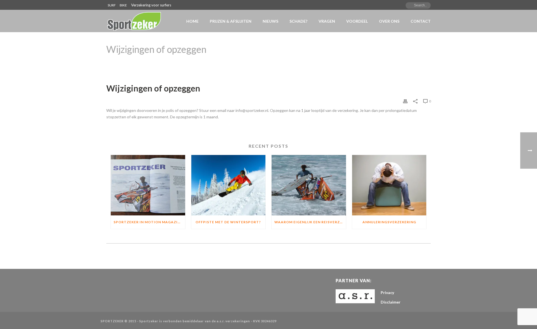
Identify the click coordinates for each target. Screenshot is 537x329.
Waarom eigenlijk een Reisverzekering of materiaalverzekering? (310, 222)
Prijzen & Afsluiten (230, 21)
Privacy (387, 292)
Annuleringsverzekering (389, 222)
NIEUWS (270, 21)
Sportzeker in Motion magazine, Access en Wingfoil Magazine (149, 222)
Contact (421, 21)
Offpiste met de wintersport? (228, 222)
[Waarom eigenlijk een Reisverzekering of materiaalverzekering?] (309, 185)
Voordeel (357, 21)
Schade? (298, 21)
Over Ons (389, 21)
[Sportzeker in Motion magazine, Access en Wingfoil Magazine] (148, 185)
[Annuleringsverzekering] (389, 185)
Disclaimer (391, 302)
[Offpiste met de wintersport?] (228, 185)
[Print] (405, 101)
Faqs (372, 63)
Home (192, 21)
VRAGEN (327, 21)
